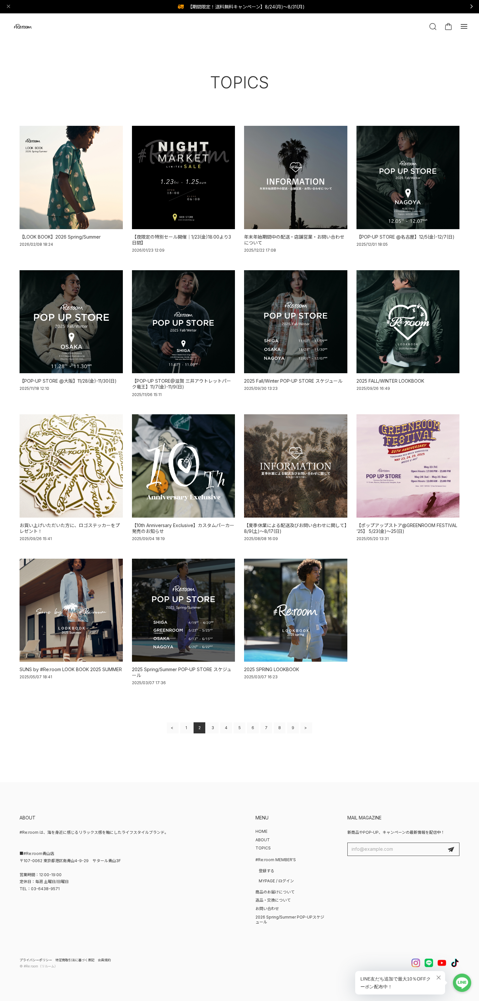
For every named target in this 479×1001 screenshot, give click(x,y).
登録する (266, 870)
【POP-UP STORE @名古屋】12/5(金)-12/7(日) (405, 237)
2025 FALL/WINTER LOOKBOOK (390, 381)
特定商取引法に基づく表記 (74, 960)
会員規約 (104, 960)
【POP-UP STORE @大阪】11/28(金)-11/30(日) (68, 381)
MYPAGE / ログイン (276, 880)
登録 (451, 849)
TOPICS (263, 848)
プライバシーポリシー (36, 960)
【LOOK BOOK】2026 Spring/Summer (60, 237)
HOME (261, 831)
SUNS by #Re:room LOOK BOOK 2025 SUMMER (71, 669)
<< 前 (173, 727)
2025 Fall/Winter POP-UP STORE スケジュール (293, 381)
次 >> (306, 727)
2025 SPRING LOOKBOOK (271, 669)
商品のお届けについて (275, 892)
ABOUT (262, 839)
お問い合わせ (267, 908)
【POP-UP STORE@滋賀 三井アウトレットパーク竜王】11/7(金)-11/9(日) (181, 384)
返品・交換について (273, 900)
